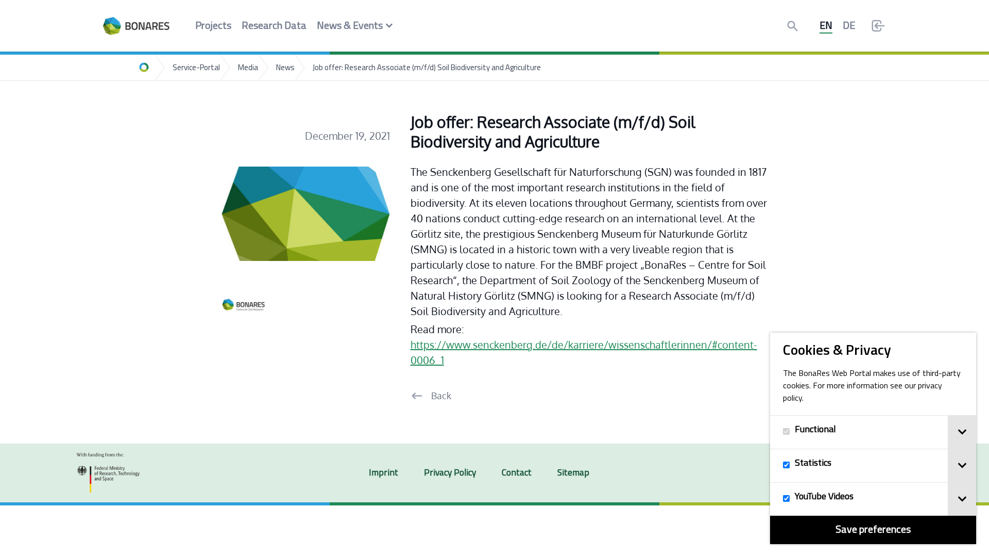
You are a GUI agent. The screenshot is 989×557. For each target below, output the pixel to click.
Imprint (383, 473)
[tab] (962, 432)
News (285, 68)
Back (441, 395)
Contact (517, 473)
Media (248, 68)
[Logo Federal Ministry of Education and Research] (108, 473)
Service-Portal (196, 68)
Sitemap (573, 473)
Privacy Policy (450, 473)
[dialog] (873, 438)
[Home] (144, 67)
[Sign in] (878, 26)
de (849, 26)
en (826, 26)
